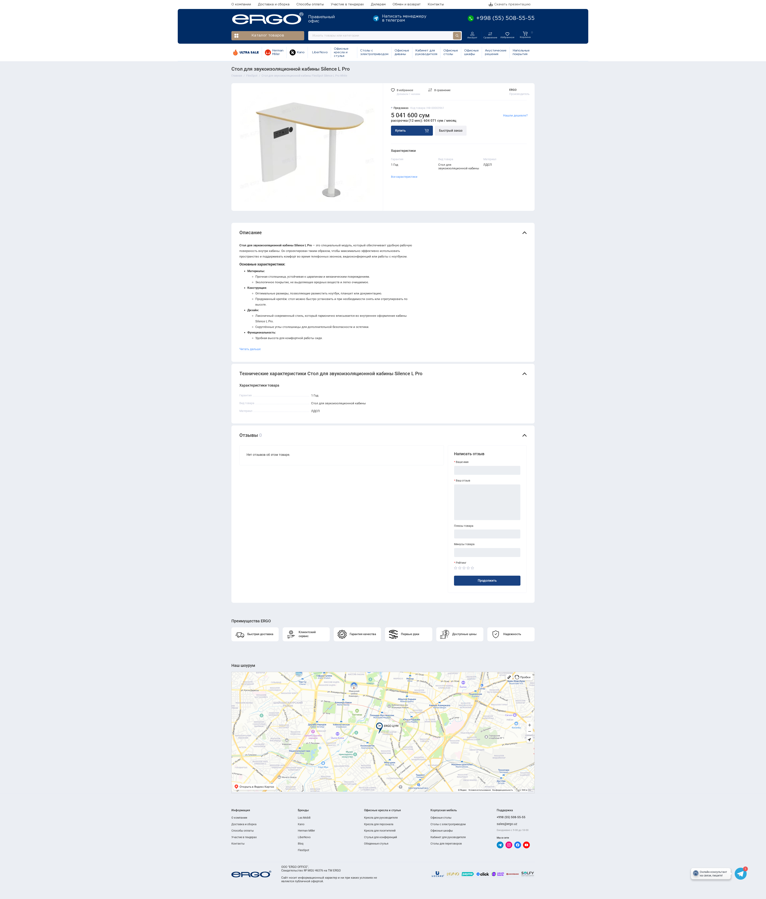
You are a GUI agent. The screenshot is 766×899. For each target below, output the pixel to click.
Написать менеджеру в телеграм (404, 18)
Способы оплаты (310, 4)
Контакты (436, 4)
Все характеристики (404, 176)
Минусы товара (464, 544)
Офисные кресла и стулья (341, 52)
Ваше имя (462, 462)
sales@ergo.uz (507, 824)
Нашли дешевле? (515, 115)
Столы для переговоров (446, 843)
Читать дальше (250, 349)
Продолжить (487, 580)
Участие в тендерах (347, 4)
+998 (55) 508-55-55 (511, 817)
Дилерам (378, 4)
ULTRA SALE (249, 52)
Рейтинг (461, 562)
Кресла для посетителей (380, 830)
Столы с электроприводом (374, 52)
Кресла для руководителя (381, 817)
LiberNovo (320, 52)
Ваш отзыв (463, 480)
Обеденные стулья (376, 843)
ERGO (513, 89)
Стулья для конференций (380, 837)
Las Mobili (304, 817)
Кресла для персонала (378, 824)
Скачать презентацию (512, 4)
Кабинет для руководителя (426, 52)
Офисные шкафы (471, 52)
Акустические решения (495, 52)
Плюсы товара (463, 525)
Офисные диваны (402, 52)
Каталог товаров (268, 35)
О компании (241, 4)
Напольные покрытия (521, 52)
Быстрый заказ (450, 130)
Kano (301, 52)
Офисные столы (450, 52)
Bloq (300, 843)
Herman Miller (277, 52)
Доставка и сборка (273, 4)
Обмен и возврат (407, 4)
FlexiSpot (303, 850)
